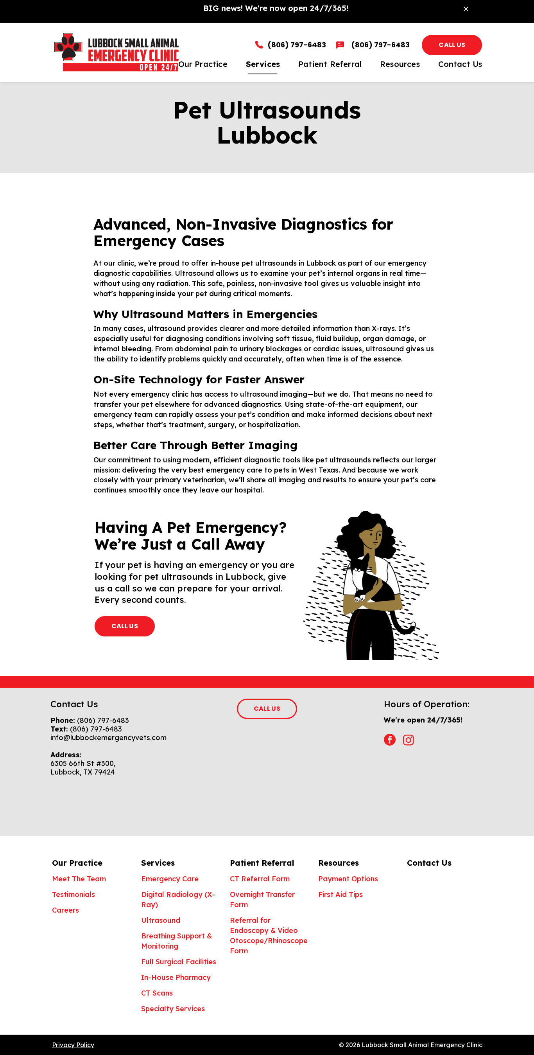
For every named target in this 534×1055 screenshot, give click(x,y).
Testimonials (73, 894)
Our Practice (77, 863)
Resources (338, 863)
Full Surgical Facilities (178, 961)
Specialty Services (173, 1008)
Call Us (452, 44)
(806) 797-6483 (103, 720)
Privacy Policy (73, 1045)
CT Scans (157, 993)
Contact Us (429, 863)
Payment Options (348, 878)
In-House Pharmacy (176, 977)
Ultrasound (160, 920)
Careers (65, 910)
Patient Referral (262, 863)
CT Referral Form (260, 878)
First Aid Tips (340, 894)
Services (158, 863)
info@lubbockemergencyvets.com (108, 737)
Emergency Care (170, 878)
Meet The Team (79, 878)
